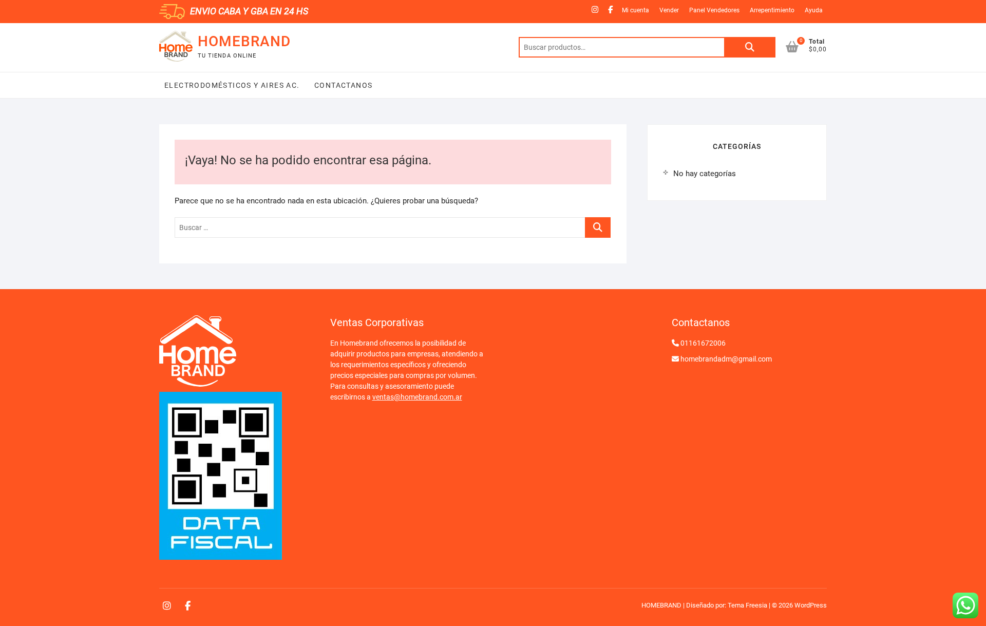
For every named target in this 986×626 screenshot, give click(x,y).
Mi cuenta (635, 10)
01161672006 (703, 343)
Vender (669, 10)
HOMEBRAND (244, 41)
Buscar (749, 47)
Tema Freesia (747, 605)
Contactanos (342, 85)
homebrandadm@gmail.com (726, 359)
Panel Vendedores (714, 10)
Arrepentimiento (772, 10)
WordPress (810, 605)
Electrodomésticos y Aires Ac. (232, 85)
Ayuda (814, 10)
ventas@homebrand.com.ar (417, 397)
